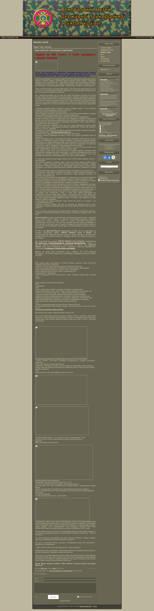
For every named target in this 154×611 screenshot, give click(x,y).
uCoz (95, 606)
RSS (151, 37)
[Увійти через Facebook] (109, 157)
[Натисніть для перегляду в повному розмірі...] (46, 70)
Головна (36, 47)
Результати (102, 135)
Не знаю (104, 132)
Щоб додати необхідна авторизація (109, 114)
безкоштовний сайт (86, 606)
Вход (17, 37)
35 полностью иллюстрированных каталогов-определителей (60, 243)
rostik (54, 568)
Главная (3, 37)
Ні (102, 128)
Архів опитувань (112, 135)
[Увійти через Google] (113, 157)
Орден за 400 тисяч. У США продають (61, 571)
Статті (42, 47)
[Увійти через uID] (105, 157)
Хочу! (103, 130)
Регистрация (10, 37)
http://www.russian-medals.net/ (61, 132)
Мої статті (48, 47)
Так (103, 126)
